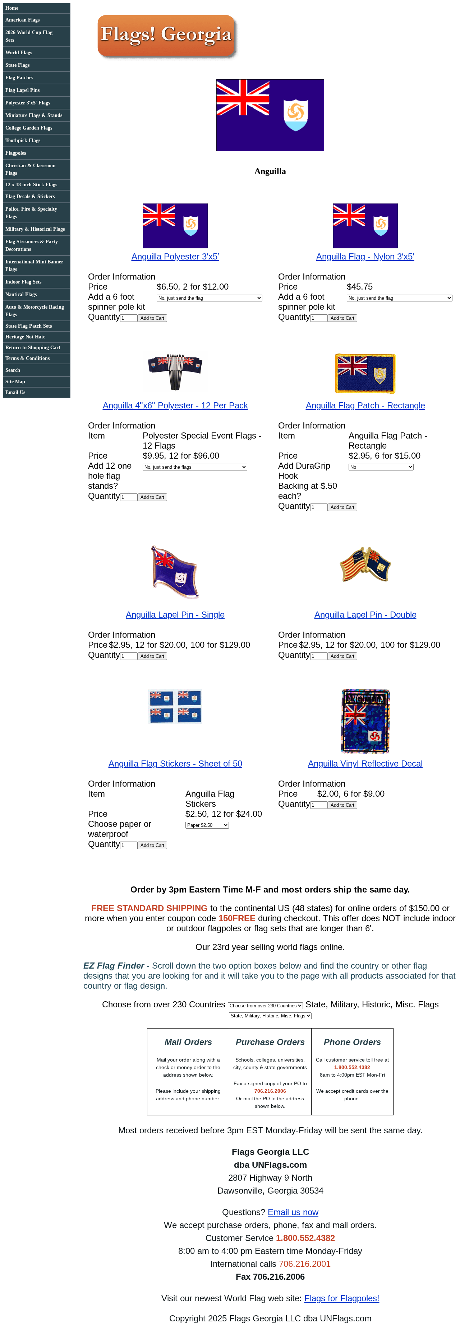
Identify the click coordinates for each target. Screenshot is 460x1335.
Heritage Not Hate (25, 336)
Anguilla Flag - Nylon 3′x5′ (365, 256)
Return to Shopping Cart (32, 347)
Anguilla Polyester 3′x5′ (175, 256)
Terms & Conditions (27, 358)
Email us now (293, 1212)
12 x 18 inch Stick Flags (31, 184)
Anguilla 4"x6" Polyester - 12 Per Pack (175, 405)
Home (11, 8)
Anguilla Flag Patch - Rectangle (365, 405)
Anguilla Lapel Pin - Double (365, 614)
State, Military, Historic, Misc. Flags (372, 1004)
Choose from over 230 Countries (163, 1004)
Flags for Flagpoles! (342, 1298)
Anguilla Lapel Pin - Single (175, 614)
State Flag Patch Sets (28, 326)
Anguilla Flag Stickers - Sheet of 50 (175, 763)
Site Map (15, 381)
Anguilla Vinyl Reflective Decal (365, 763)
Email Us (15, 392)
